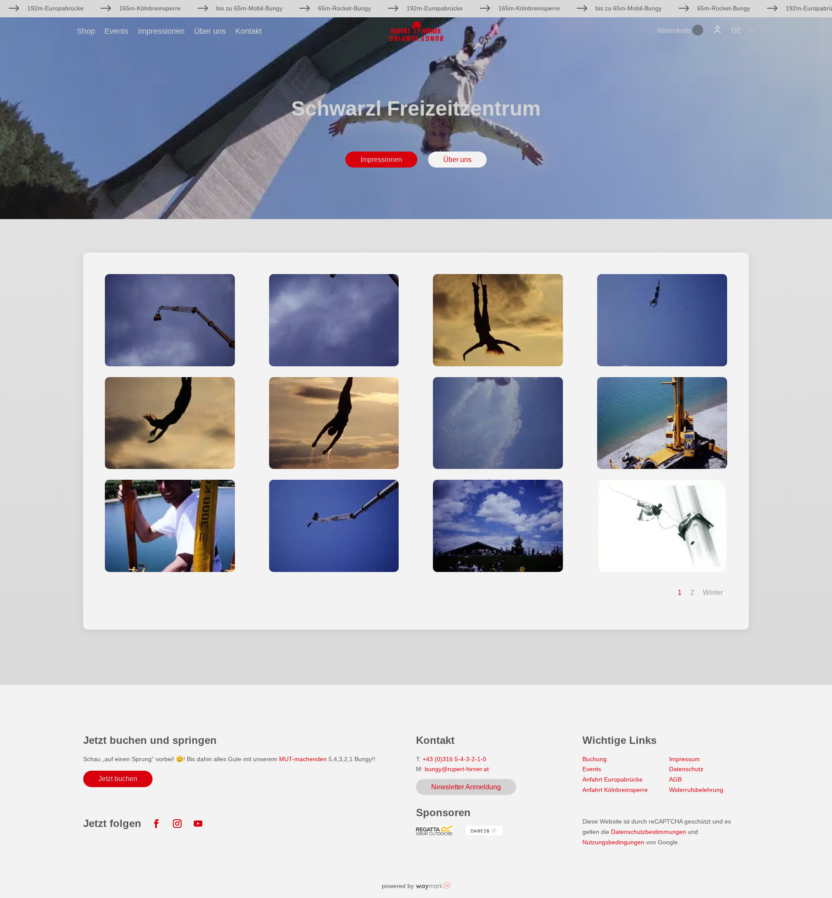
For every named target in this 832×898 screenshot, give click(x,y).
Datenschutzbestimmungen (648, 831)
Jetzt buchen (117, 778)
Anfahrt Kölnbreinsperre (615, 789)
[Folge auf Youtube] (198, 823)
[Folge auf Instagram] (177, 823)
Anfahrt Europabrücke (612, 779)
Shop (86, 32)
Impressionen (161, 32)
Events (116, 32)
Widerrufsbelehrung (696, 789)
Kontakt (248, 32)
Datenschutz (686, 769)
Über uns (210, 32)
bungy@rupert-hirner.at (457, 769)
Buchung (594, 759)
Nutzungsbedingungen (614, 842)
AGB (675, 779)
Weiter (713, 592)
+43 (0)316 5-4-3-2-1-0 (454, 759)
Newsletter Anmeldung (466, 787)
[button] (743, 30)
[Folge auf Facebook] (156, 823)
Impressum (684, 759)
